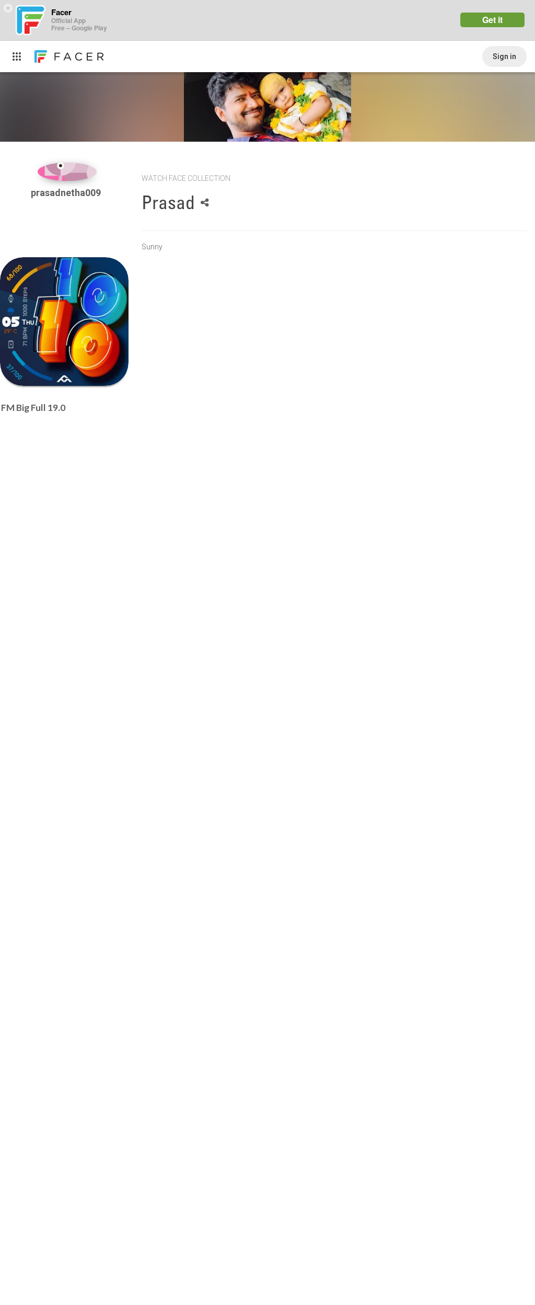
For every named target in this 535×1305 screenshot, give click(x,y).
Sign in (504, 56)
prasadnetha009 (67, 192)
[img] (67, 172)
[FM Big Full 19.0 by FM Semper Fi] (64, 321)
